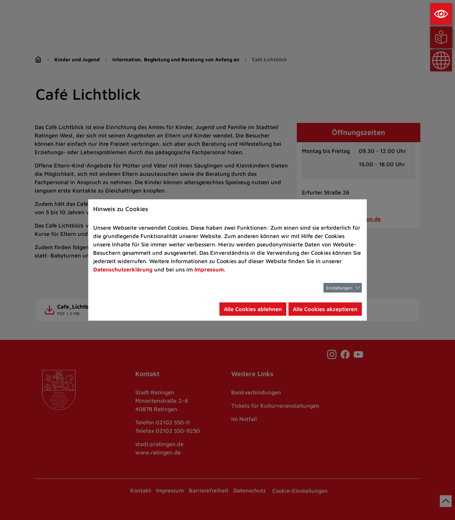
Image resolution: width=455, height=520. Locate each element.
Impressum (209, 269)
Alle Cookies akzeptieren (325, 309)
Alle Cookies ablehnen (253, 309)
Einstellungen (339, 287)
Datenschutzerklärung (123, 269)
